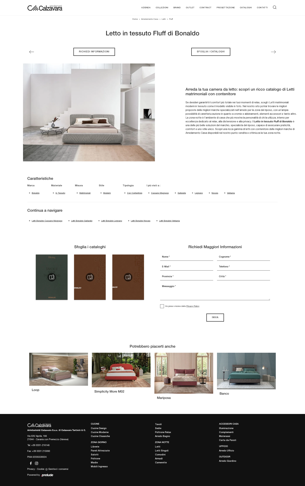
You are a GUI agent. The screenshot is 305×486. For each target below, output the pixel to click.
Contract (206, 8)
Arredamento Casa (149, 19)
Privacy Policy (192, 306)
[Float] (273, 52)
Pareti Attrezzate (100, 451)
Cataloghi (246, 8)
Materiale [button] (56, 186)
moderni (107, 193)
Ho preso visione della (182, 306)
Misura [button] (79, 186)
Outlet (190, 8)
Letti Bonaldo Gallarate (81, 221)
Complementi (226, 432)
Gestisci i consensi (58, 469)
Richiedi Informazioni (94, 52)
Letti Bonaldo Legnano (111, 221)
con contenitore (134, 193)
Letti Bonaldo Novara (140, 221)
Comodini (160, 455)
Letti (164, 19)
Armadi (159, 459)
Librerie (95, 447)
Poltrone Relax (163, 432)
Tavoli (158, 424)
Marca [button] (30, 186)
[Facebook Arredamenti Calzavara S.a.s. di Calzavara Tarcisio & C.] (30, 463)
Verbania (231, 193)
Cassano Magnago (160, 193)
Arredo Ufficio (226, 451)
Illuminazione (226, 428)
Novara (215, 193)
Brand (177, 8)
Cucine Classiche (100, 436)
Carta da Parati (227, 440)
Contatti (262, 8)
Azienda (145, 8)
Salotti (94, 455)
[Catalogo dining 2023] (51, 277)
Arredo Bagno (162, 436)
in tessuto (60, 193)
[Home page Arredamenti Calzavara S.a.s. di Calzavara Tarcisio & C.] (55, 8)
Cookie (40, 469)
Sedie (158, 428)
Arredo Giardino (227, 461)
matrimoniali (85, 193)
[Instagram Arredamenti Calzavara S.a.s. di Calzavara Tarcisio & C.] (35, 463)
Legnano (199, 193)
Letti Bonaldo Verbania (169, 221)
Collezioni (162, 8)
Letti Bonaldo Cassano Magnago (47, 221)
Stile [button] (101, 186)
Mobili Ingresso (99, 467)
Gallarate (182, 193)
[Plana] (31, 52)
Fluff (171, 19)
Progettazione (226, 8)
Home (135, 19)
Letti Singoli (162, 451)
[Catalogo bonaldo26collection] (90, 277)
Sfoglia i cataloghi (211, 52)
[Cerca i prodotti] (275, 7)
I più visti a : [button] (153, 186)
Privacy (31, 469)
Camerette (161, 463)
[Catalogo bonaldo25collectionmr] (128, 277)
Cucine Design (98, 428)
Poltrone (95, 459)
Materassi (224, 436)
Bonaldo (35, 193)
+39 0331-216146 (40, 445)
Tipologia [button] (128, 186)
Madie (94, 463)
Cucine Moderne (99, 432)
